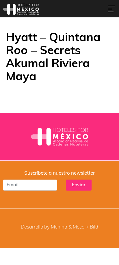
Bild (94, 227)
